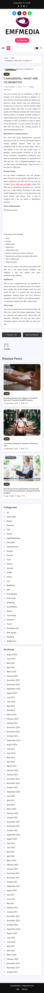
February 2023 (12, 813)
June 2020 (11, 942)
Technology (11, 615)
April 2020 (11, 950)
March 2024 (11, 766)
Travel (9, 624)
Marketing (11, 585)
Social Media (12, 607)
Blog (18, 989)
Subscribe (23, 40)
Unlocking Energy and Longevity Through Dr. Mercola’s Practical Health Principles (21, 399)
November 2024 (13, 732)
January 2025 (12, 723)
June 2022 (11, 847)
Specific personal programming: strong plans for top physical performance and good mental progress (22, 491)
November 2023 (13, 783)
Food (9, 560)
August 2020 (12, 933)
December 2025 (13, 680)
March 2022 (11, 860)
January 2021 (12, 912)
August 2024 (12, 744)
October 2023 (12, 787)
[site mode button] (36, 48)
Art (8, 512)
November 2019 (13, 968)
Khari (20, 87)
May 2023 (11, 800)
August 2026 (12, 654)
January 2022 (12, 869)
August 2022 (12, 839)
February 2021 (12, 908)
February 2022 (12, 865)
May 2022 (11, 852)
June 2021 (11, 899)
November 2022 (13, 826)
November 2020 (13, 920)
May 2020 (11, 946)
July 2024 (11, 749)
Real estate (11, 598)
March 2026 (11, 672)
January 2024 (12, 775)
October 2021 (12, 882)
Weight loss (11, 641)
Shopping (10, 602)
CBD (8, 530)
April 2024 (11, 762)
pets (8, 590)
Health (7, 74)
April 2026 (11, 667)
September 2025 (13, 689)
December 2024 (13, 727)
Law (8, 581)
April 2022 (11, 856)
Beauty (9, 521)
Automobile (11, 517)
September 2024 (13, 740)
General (10, 568)
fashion (10, 551)
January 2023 (12, 817)
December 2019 (13, 963)
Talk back (25, 989)
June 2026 (11, 659)
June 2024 (11, 753)
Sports (9, 611)
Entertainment (12, 547)
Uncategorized (13, 628)
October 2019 (12, 972)
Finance (10, 555)
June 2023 (11, 796)
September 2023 (13, 792)
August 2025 (12, 693)
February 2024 (12, 770)
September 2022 (13, 835)
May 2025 (11, 706)
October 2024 (12, 736)
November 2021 (13, 878)
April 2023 (11, 805)
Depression (7, 89)
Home (9, 577)
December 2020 (13, 916)
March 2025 (11, 714)
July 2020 (11, 938)
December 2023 (13, 779)
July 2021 (11, 895)
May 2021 (11, 903)
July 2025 (11, 697)
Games (9, 564)
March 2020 (11, 955)
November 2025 (13, 684)
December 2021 (13, 873)
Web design (11, 632)
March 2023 (11, 809)
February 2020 (12, 959)
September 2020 (13, 929)
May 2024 (11, 757)
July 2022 (11, 843)
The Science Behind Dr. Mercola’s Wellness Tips (21, 445)
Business (10, 525)
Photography (12, 594)
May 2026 (11, 663)
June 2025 (11, 702)
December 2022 (13, 822)
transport (10, 620)
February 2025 (12, 719)
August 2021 (12, 890)
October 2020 (12, 925)
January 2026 (12, 676)
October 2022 (12, 830)
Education (11, 542)
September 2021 (13, 886)
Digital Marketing (13, 538)
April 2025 (11, 710)
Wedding (10, 637)
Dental (9, 534)
